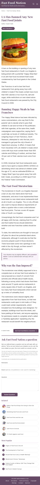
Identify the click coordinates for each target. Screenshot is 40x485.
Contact (21, 483)
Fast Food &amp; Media (13, 11)
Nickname (4, 362)
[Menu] (37, 4)
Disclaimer (14, 480)
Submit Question (9, 394)
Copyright (33, 480)
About (7, 480)
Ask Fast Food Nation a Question (25, 330)
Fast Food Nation (13, 3)
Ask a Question (7, 28)
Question (4, 377)
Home (3, 11)
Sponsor (27, 483)
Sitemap (14, 483)
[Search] (33, 4)
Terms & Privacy (24, 480)
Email (18, 370)
